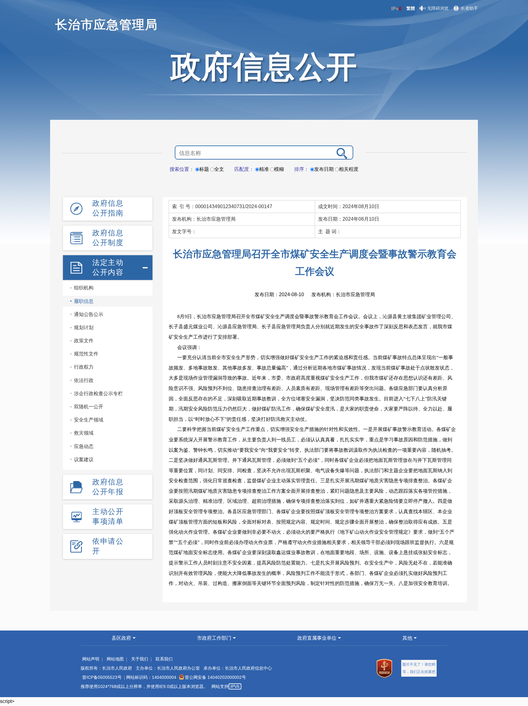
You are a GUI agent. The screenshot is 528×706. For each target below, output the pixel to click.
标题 (204, 169)
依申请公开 (107, 546)
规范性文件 (86, 353)
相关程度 (348, 169)
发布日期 (324, 169)
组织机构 (84, 287)
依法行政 (84, 380)
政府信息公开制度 (107, 238)
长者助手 (469, 8)
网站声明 (90, 658)
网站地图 (115, 658)
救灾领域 (84, 433)
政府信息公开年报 (107, 487)
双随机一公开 (88, 406)
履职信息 (84, 301)
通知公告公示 (88, 314)
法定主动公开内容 (107, 267)
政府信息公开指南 (107, 208)
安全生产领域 (88, 419)
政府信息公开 (264, 67)
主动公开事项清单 (107, 516)
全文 (219, 169)
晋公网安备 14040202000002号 (215, 677)
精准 (264, 169)
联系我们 (164, 658)
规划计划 (84, 327)
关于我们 (139, 658)
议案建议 (84, 459)
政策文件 (84, 340)
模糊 (279, 169)
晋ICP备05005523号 (102, 677)
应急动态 (84, 446)
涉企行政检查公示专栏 (98, 393)
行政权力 (84, 367)
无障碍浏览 (438, 8)
